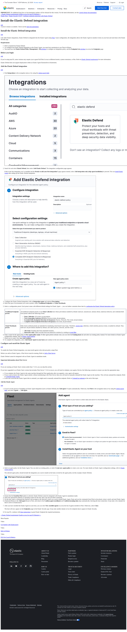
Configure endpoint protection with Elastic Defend (37, 16)
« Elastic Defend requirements (9, 14)
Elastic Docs (4, 16)
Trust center (71, 572)
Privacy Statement (31, 605)
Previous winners (106, 569)
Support (112, 2)
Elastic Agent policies (28, 336)
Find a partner (72, 553)
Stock (102, 561)
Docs (65, 9)
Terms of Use (21, 605)
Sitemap (39, 605)
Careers (43, 569)
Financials (104, 558)
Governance (104, 556)
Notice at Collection (61, 619)
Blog (42, 558)
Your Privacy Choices (72, 619)
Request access (72, 558)
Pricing (60, 9)
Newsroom (44, 561)
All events (104, 577)
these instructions (25, 512)
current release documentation (88, 12)
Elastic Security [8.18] (15, 16)
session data (79, 326)
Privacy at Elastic (73, 574)
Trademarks (13, 605)
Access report (38, 2)
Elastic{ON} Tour (106, 572)
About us (99, 2)
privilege (43, 49)
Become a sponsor (106, 574)
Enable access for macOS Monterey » (30, 14)
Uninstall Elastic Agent (12, 376)
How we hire (45, 574)
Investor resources (106, 553)
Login (122, 2)
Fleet (53, 38)
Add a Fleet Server (49, 353)
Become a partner (73, 561)
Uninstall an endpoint (78, 378)
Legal (69, 569)
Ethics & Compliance (74, 580)
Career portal (45, 572)
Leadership (44, 556)
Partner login (72, 556)
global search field (43, 73)
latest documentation (33, 27)
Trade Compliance (73, 577)
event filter (73, 332)
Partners (106, 2)
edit (2, 25)
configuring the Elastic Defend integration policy (100, 306)
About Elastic (45, 553)
